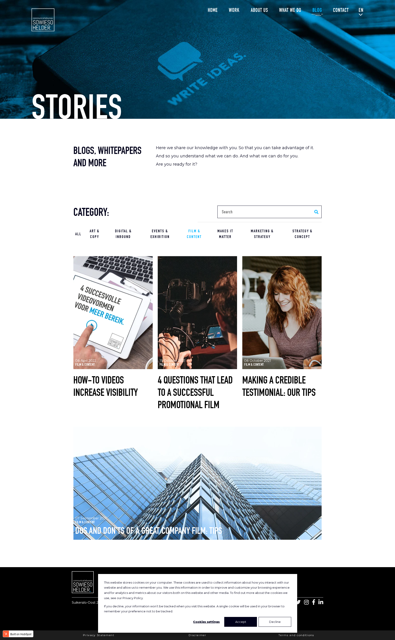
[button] (113, 328)
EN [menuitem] (361, 10)
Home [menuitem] (213, 10)
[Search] (316, 212)
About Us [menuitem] (259, 10)
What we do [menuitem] (290, 10)
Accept (240, 622)
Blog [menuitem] (317, 10)
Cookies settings (206, 622)
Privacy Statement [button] (98, 635)
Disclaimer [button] (197, 635)
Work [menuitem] (234, 10)
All (78, 234)
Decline (275, 622)
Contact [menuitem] (341, 10)
